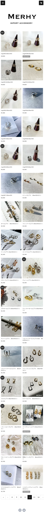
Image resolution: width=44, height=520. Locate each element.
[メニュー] (3, 3)
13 (34, 497)
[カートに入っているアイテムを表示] (41, 3)
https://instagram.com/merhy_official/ (19, 510)
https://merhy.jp (24, 510)
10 (21, 497)
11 (25, 497)
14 (38, 497)
